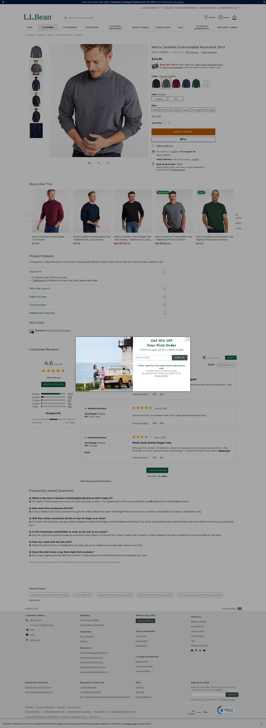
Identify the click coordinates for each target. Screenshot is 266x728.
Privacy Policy (161, 376)
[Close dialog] (187, 339)
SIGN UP (180, 357)
